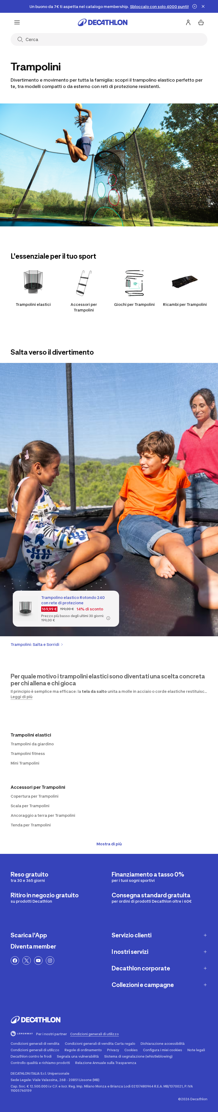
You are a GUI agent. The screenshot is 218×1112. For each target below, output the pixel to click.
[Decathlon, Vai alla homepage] (103, 22)
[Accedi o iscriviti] (188, 22)
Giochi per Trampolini (134, 304)
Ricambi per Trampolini (185, 304)
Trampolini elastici (33, 304)
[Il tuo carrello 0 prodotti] (201, 22)
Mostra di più (109, 844)
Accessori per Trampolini (83, 307)
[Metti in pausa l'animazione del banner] (194, 6)
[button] (108, 618)
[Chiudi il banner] (203, 6)
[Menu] (17, 22)
